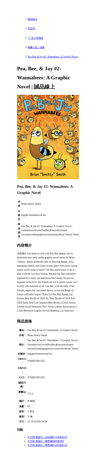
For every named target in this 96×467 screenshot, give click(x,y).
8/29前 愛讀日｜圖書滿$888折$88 (46, 441)
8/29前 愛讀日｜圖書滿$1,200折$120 (47, 445)
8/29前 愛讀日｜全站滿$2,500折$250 (47, 437)
